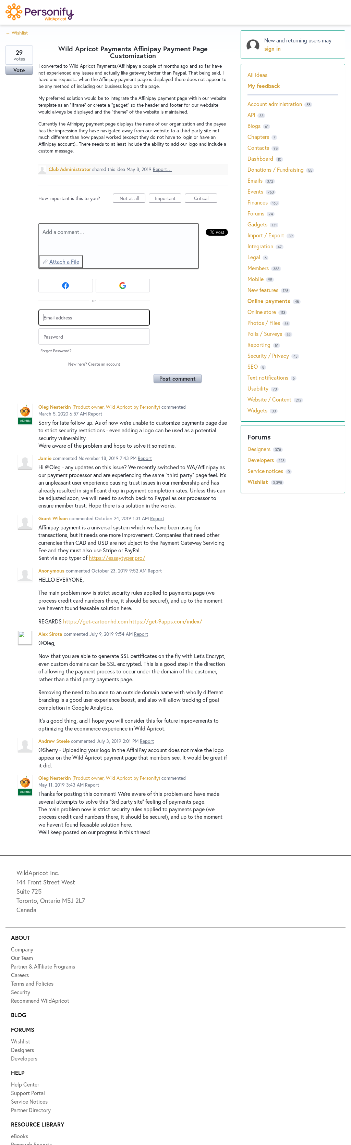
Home (23, 37)
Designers (28, 87)
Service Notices (36, 137)
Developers (30, 112)
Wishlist (25, 62)
